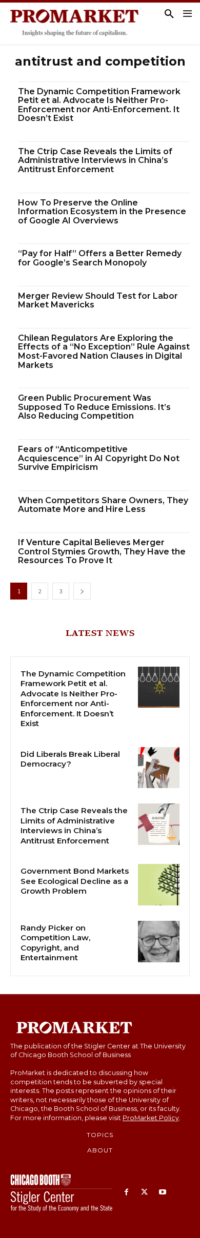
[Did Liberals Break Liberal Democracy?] (158, 768)
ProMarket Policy (151, 1118)
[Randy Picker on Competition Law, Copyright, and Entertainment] (158, 941)
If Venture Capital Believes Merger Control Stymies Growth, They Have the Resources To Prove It (102, 551)
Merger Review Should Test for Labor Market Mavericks (98, 300)
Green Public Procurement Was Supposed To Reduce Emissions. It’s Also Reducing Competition (94, 407)
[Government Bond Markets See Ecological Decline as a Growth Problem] (158, 884)
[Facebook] (126, 1192)
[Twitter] (144, 1192)
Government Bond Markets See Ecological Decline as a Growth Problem (75, 881)
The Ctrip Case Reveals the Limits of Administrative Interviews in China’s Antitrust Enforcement (95, 160)
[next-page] (82, 591)
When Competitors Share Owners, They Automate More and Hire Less (103, 505)
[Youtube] (162, 1192)
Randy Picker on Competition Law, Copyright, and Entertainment (55, 943)
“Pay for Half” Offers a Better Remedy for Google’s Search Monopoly (100, 258)
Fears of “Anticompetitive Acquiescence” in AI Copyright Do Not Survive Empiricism (98, 458)
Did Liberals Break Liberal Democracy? (70, 759)
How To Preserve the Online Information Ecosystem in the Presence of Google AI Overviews (102, 211)
